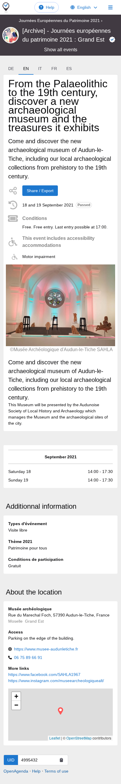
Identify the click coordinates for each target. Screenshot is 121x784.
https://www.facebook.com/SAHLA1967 (44, 674)
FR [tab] (54, 68)
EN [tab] (26, 68)
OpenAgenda (16, 771)
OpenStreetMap (79, 737)
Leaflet (54, 737)
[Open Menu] (110, 7)
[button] (60, 711)
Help (50, 7)
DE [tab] (11, 68)
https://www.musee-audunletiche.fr (46, 649)
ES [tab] (69, 68)
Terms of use (56, 771)
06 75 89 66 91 (28, 657)
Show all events (60, 49)
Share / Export (40, 190)
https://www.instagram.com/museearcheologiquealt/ (56, 680)
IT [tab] (40, 68)
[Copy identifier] (61, 760)
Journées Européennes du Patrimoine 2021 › (60, 20)
